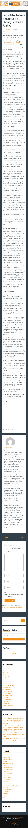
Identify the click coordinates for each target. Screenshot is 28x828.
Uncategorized (7, 32)
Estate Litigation (7, 773)
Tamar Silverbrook (8, 706)
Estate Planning (7, 775)
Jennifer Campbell (8, 681)
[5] (13, 357)
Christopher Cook (7, 671)
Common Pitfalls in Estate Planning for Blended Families (11, 43)
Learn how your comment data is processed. (14, 606)
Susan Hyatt (6, 703)
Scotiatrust (5, 701)
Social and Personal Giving (10, 742)
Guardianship (6, 780)
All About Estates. (13, 817)
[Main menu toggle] (14, 8)
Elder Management (8, 767)
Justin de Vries (6, 687)
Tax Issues (5, 794)
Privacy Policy (14, 822)
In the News (6, 782)
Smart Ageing (6, 792)
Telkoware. (18, 818)
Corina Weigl (6, 673)
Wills (4, 798)
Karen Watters (6, 689)
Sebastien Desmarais (8, 699)
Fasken (5, 679)
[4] (8, 334)
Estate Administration (8, 769)
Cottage (5, 761)
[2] (21, 106)
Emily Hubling (6, 677)
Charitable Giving (7, 759)
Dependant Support (8, 763)
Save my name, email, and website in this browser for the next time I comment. (14, 594)
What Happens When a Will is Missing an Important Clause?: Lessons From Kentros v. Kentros (14, 734)
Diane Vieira (6, 675)
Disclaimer (14, 823)
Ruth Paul (5, 697)
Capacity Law (6, 757)
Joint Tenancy (6, 784)
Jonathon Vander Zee (8, 685)
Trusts (4, 796)
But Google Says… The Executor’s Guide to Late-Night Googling (14, 739)
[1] (19, 37)
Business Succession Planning (10, 755)
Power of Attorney (8, 789)
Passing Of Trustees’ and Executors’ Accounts (12, 786)
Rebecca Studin (7, 693)
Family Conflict (7, 777)
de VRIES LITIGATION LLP (18, 820)
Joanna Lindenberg (8, 683)
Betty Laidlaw (6, 669)
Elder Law (5, 771)
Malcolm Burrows (7, 691)
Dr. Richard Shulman (8, 695)
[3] (13, 281)
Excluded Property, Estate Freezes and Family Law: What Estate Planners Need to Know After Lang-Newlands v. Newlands (13, 721)
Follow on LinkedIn (14, 825)
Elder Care (6, 765)
